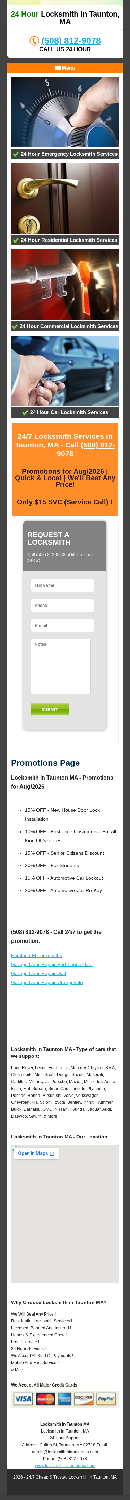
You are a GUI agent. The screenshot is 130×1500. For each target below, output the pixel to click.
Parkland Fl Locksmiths (36, 955)
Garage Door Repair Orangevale (47, 982)
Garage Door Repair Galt (38, 973)
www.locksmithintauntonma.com (65, 1465)
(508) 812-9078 (71, 40)
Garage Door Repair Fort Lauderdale (52, 964)
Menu (68, 68)
